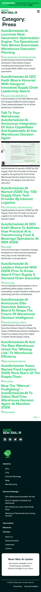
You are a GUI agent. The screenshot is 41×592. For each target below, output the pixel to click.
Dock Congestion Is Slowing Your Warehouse (18, 501)
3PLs (7, 469)
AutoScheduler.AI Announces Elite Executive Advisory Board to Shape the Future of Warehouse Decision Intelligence (18, 308)
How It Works (8, 523)
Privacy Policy (17, 586)
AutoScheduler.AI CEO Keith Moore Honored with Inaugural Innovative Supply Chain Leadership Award (19, 83)
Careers (8, 548)
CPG (7, 473)
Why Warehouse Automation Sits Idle (20, 496)
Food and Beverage (13, 476)
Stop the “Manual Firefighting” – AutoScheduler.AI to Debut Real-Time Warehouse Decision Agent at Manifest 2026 (17, 396)
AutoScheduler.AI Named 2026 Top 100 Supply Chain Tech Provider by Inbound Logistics (19, 195)
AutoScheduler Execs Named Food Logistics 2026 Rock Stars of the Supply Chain (20, 371)
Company (6, 531)
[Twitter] (15, 439)
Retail (7, 480)
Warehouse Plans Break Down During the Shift (20, 514)
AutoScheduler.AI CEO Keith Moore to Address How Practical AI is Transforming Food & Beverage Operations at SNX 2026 (20, 232)
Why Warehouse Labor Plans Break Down (19, 508)
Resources (7, 527)
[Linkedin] (5, 439)
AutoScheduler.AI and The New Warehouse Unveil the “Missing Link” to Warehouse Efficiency (18, 349)
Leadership (9, 544)
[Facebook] (10, 439)
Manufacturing (11, 484)
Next (37, 417)
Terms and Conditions (31, 586)
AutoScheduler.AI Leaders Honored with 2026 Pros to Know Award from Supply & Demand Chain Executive (20, 270)
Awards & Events (12, 540)
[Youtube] (21, 439)
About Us (9, 537)
